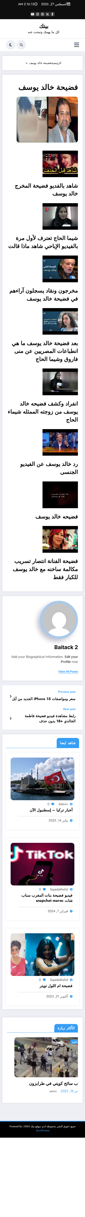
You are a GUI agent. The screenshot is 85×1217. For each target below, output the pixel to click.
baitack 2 (66, 647)
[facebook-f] (52, 14)
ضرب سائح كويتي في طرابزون (49, 1084)
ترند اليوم (69, 1041)
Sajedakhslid (59, 889)
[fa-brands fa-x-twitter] (47, 14)
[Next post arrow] (10, 718)
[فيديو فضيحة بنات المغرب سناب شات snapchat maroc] (42, 864)
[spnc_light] (10, 44)
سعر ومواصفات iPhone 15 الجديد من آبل (44, 698)
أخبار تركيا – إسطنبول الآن (51, 810)
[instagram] (37, 14)
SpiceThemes (42, 1130)
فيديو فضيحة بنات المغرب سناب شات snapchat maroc (46, 898)
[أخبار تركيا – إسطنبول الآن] (42, 779)
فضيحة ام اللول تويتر (56, 985)
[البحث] (21, 44)
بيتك (43, 26)
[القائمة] (76, 45)
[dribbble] (42, 14)
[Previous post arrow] (10, 696)
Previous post (67, 691)
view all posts (68, 671)
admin (63, 804)
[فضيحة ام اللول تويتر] (42, 954)
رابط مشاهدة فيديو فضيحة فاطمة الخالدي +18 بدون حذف (50, 718)
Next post (69, 709)
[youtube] (32, 14)
